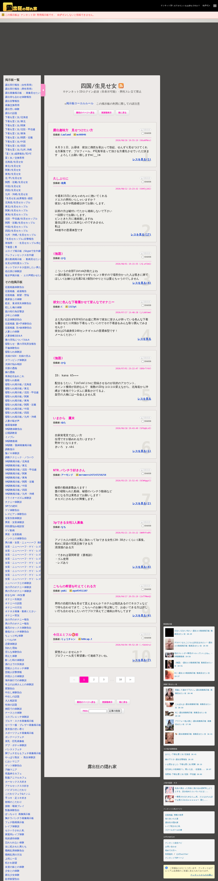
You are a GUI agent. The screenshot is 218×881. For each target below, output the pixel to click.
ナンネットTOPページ (174, 858)
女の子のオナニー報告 (17, 619)
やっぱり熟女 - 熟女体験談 (20, 757)
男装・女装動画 (13, 534)
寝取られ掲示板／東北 (17, 388)
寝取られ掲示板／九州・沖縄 (20, 416)
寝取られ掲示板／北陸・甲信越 (21, 392)
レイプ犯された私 (172, 826)
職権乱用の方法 (13, 854)
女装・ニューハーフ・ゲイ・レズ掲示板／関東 (30, 558)
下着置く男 (11, 247)
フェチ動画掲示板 (14, 822)
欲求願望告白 (12, 879)
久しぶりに (60, 178)
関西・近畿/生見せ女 (16, 182)
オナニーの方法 (13, 607)
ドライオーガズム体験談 (18, 497)
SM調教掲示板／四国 (16, 489)
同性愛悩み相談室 (14, 526)
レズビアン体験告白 (16, 514)
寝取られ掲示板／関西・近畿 (20, 404)
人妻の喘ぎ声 (12, 420)
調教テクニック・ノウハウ (19, 457)
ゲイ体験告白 (12, 510)
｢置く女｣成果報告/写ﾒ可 (18, 153)
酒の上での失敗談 (14, 664)
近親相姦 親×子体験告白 (18, 323)
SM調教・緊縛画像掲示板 (18, 445)
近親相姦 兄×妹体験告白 (18, 327)
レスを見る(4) (142, 283)
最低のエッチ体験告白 (17, 631)
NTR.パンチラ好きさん (69, 470)
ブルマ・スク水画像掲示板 (19, 720)
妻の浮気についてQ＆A (17, 339)
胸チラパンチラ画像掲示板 (19, 818)
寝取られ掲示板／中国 (17, 408)
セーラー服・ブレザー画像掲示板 (23, 725)
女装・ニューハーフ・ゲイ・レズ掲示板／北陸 (30, 554)
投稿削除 (147, 133)
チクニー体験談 (13, 502)
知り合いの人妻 (171, 819)
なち (63, 527)
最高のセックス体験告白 (18, 627)
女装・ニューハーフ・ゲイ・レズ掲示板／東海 (30, 562)
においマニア (12, 761)
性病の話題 (11, 704)
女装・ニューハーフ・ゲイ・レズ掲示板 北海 (30, 546)
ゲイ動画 (10, 530)
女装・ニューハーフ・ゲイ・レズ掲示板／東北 (30, 550)
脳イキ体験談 (12, 453)
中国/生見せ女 (13, 186)
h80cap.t (86, 639)
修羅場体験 (11, 425)
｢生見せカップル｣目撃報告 (19, 239)
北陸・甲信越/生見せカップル (21, 218)
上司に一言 (11, 858)
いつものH (10, 639)
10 (120, 679)
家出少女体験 (12, 875)
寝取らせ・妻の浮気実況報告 (20, 343)
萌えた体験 (11, 656)
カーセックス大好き (16, 781)
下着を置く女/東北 (15, 121)
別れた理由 (11, 648)
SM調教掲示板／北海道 (17, 461)
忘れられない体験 (14, 842)
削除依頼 (145, 129)
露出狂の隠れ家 (102, 766)
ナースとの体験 (13, 712)
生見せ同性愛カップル (17, 263)
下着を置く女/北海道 (16, 117)
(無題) (58, 253)
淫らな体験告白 (13, 651)
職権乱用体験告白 (14, 850)
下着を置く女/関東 (15, 125)
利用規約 (169, 854)
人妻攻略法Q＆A (13, 335)
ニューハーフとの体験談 (18, 583)
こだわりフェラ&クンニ (17, 793)
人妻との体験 (12, 331)
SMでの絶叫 (11, 506)
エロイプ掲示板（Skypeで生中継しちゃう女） (30, 251)
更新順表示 (106, 112)
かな (63, 258)
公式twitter (182, 854)
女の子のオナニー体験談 (18, 587)
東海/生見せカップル (16, 214)
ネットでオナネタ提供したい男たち (24, 267)
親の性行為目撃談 (14, 311)
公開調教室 (11, 433)
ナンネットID (167, 5)
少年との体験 (12, 315)
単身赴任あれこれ (14, 376)
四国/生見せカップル (16, 230)
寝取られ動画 (12, 380)
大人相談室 (11, 700)
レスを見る (144, 339)
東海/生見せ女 (13, 174)
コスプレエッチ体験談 (17, 716)
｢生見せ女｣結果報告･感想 (19, 198)
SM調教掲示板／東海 (16, 477)
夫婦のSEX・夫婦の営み (18, 356)
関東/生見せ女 (13, 169)
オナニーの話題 (13, 603)
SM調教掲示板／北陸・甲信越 (20, 469)
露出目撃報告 (12, 101)
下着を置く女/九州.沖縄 (18, 149)
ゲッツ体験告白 (13, 765)
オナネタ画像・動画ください (20, 611)
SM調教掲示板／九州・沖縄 (19, 493)
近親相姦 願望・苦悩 (17, 295)
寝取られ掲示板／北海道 (18, 384)
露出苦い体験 (12, 109)
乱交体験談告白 (13, 319)
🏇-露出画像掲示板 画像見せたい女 (190, 734)
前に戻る (122, 112)
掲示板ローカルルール (80, 103)
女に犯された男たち (16, 846)
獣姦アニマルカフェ (16, 777)
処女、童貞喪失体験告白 (18, 303)
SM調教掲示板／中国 (16, 485)
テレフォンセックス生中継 (19, 255)
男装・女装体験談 (14, 522)
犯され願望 (11, 862)
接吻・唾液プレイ (14, 806)
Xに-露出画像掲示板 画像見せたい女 (191, 712)
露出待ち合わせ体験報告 (18, 97)
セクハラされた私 (14, 830)
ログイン (206, 5)
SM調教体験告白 (13, 429)
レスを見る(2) (142, 503)
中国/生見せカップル (16, 226)
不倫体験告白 (12, 348)
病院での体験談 (13, 708)
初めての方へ (170, 850)
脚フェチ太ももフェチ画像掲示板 (23, 753)
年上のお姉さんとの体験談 (19, 684)
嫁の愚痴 (10, 372)
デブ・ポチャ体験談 (16, 745)
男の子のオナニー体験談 (18, 591)
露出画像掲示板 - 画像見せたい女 (24, 92)
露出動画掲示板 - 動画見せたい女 (24, 259)
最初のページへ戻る (85, 112)
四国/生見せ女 (13, 190)
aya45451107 (79, 590)
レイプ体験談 (12, 826)
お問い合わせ (170, 847)
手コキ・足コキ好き (16, 797)
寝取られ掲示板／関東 (17, 396)
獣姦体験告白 (12, 810)
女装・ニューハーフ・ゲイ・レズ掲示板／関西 (30, 566)
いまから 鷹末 (64, 418)
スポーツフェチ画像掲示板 (19, 733)
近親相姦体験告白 (14, 287)
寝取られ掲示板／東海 (17, 400)
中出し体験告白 (13, 692)
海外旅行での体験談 (16, 680)
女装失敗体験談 (13, 518)
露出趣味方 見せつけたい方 (73, 130)
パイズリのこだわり (16, 789)
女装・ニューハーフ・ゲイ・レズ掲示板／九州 (30, 579)
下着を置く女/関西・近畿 (19, 137)
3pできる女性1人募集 (68, 522)
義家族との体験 (13, 299)
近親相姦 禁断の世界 (174, 815)
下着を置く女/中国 (15, 141)
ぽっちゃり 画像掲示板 (17, 814)
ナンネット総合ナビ (173, 843)
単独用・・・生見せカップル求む (23, 243)
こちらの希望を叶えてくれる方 (74, 586)
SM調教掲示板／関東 (16, 473)
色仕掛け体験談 (13, 271)
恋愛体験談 (11, 643)
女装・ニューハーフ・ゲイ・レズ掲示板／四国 (30, 574)
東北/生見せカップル (16, 206)
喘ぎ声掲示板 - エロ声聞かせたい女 (25, 275)
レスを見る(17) (141, 234)
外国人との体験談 (14, 676)
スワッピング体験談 (16, 360)
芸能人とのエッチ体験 (17, 668)
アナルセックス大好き (17, 785)
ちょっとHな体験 (14, 635)
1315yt (72, 306)
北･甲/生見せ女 (13, 178)
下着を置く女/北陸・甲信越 (20, 129)
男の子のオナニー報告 (17, 623)
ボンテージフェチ (14, 737)
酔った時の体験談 (14, 660)
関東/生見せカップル (16, 210)
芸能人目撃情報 (13, 672)
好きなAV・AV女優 (15, 595)
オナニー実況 (12, 615)
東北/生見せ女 (13, 166)
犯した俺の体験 (13, 307)
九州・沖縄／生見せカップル (20, 234)
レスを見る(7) (142, 660)
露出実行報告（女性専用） (19, 84)
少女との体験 (12, 870)
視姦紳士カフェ (13, 773)
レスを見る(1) (142, 159)
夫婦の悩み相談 (13, 364)
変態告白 (10, 688)
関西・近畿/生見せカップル (20, 222)
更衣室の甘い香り (14, 728)
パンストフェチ (13, 749)
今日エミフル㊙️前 (65, 634)
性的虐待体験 (12, 838)
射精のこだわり (13, 802)
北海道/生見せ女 (14, 161)
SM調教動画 (11, 441)
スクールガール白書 (173, 830)
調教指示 (10, 449)
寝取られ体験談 (13, 351)
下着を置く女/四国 (15, 145)
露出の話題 (11, 113)
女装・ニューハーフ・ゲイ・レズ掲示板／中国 (30, 570)
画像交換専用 (12, 105)
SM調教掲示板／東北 (16, 465)
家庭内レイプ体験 (14, 834)
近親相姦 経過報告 (16, 291)
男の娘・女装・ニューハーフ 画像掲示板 (27, 542)
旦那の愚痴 (11, 368)
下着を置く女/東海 (15, 133)
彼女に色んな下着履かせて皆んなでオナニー (83, 302)
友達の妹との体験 (14, 866)
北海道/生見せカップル (17, 202)
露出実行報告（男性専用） (19, 88)
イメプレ (10, 437)
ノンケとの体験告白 (16, 538)
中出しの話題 (12, 696)
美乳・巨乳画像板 (14, 741)
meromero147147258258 (92, 474)
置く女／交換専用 (14, 157)
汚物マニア (11, 769)
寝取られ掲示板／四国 (17, 412)
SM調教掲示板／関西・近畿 (19, 481)
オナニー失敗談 (13, 599)
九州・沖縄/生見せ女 (16, 194)
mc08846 (81, 134)
